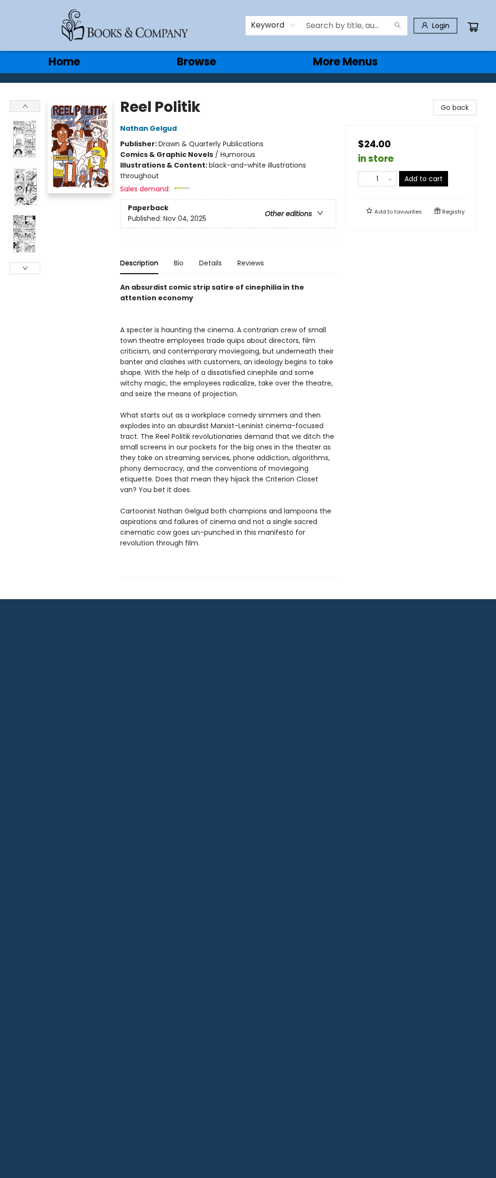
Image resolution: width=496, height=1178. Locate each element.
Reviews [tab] (250, 263)
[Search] (397, 25)
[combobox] (273, 25)
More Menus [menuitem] (345, 61)
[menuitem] (64, 62)
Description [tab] (139, 263)
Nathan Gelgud (148, 128)
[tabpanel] (228, 430)
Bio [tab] (179, 263)
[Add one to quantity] (390, 178)
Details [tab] (210, 263)
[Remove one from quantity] (364, 178)
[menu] (248, 62)
